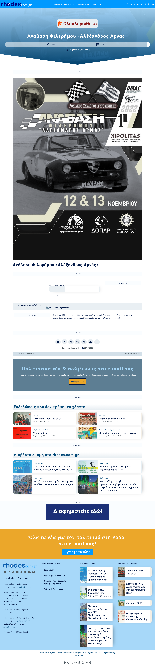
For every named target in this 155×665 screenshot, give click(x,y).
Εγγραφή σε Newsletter (55, 575)
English (97, 4)
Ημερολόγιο (84, 4)
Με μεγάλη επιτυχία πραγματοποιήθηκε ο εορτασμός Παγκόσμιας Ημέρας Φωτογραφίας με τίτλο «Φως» (119, 486)
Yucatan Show (41, 432)
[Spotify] (153, 4)
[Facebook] (127, 4)
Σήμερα (58, 4)
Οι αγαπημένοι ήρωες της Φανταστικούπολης (137, 616)
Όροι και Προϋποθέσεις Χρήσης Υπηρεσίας (55, 582)
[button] (58, 341)
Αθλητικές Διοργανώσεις (79, 49)
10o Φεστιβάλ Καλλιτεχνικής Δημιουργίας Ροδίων (116, 468)
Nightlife (37, 430)
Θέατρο (36, 415)
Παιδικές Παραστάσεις (113, 430)
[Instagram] (131, 4)
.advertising (109, 653)
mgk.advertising (25, 587)
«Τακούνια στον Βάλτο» (112, 418)
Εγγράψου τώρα (77, 381)
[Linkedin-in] (149, 4)
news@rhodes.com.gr (21, 621)
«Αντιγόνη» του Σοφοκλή (47, 418)
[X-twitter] (135, 4)
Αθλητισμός (39, 478)
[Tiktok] (142, 4)
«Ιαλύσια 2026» (135, 603)
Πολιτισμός (39, 463)
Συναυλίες (44, 430)
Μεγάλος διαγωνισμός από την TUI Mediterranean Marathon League (54, 483)
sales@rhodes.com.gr (11, 627)
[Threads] (146, 4)
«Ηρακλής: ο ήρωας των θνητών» (118, 432)
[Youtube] (138, 4)
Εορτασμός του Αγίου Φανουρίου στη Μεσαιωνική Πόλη (135, 588)
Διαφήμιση (49, 570)
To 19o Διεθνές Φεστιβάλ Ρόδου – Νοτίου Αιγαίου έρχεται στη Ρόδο (53, 468)
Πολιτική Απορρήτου (53, 589)
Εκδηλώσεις (70, 4)
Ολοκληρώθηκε (80, 23)
